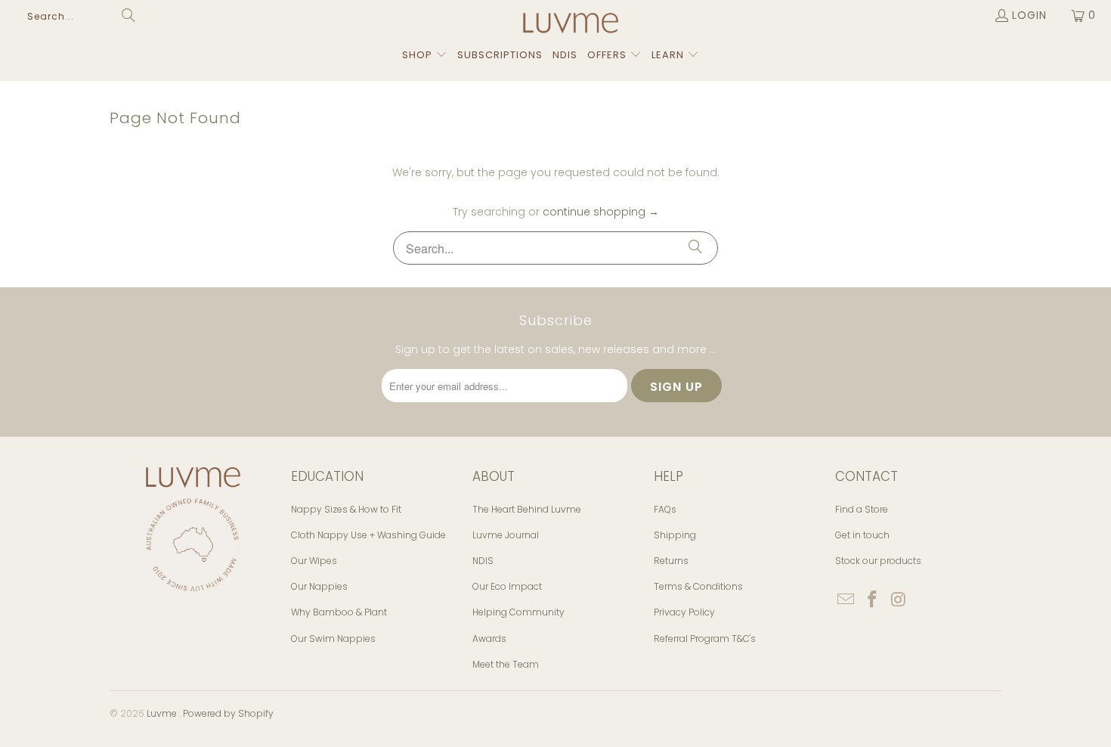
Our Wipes (314, 560)
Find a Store (861, 509)
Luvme (163, 713)
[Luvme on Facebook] (873, 600)
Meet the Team (505, 664)
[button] (424, 55)
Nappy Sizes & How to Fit (346, 509)
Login (1029, 15)
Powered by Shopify (228, 713)
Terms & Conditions (698, 586)
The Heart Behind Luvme (526, 509)
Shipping (675, 534)
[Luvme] (570, 27)
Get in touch (862, 534)
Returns (671, 560)
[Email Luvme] (846, 600)
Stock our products (878, 560)
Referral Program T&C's (705, 638)
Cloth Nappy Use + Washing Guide (368, 534)
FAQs (665, 509)
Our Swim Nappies (333, 638)
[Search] (695, 248)
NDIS (483, 560)
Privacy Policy (684, 612)
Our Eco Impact (507, 586)
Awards (489, 638)
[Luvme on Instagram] (898, 600)
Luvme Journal (505, 534)
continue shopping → (601, 211)
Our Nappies (319, 586)
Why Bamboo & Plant (339, 612)
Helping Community (518, 612)
